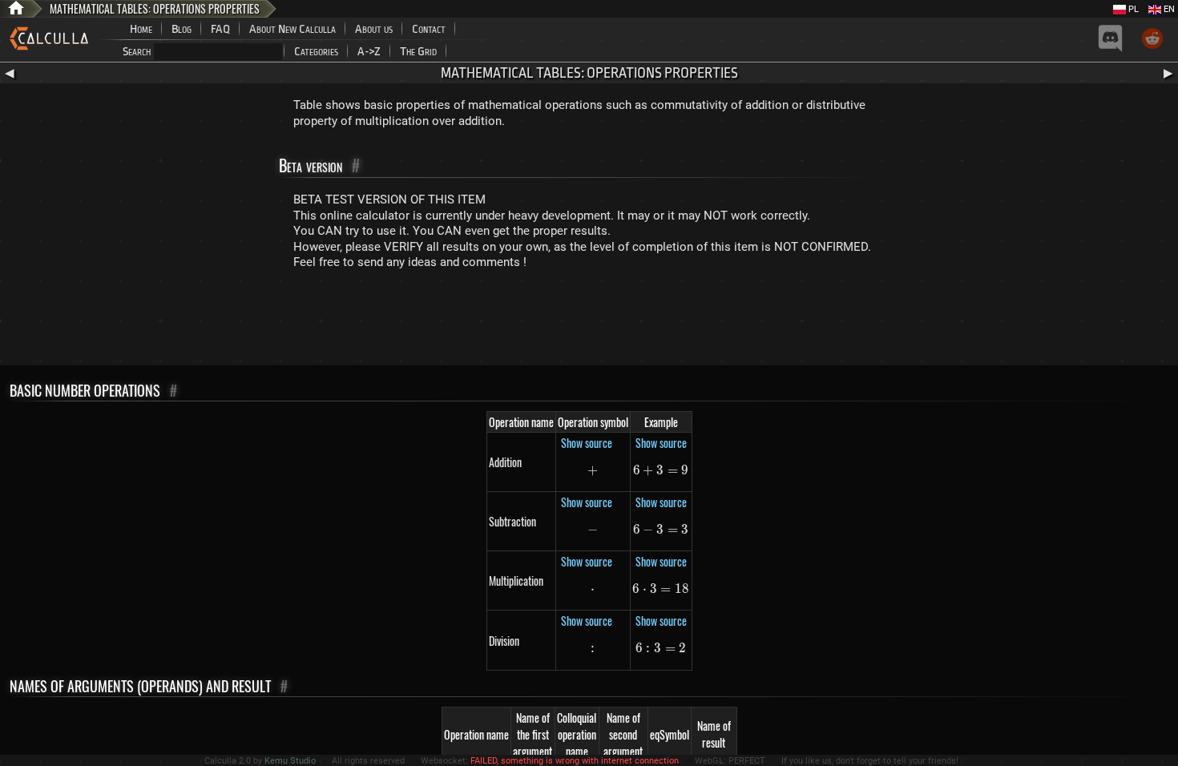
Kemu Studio (290, 761)
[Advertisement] (589, 321)
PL (1132, 9)
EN (1168, 9)
